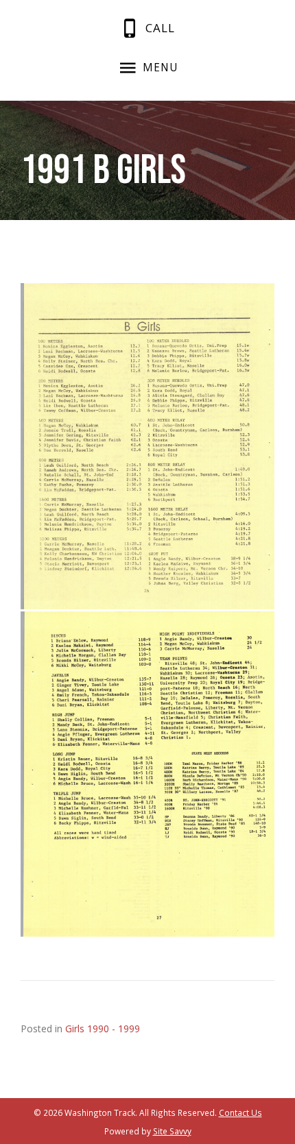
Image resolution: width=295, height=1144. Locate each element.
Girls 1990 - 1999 (102, 1028)
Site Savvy (172, 1130)
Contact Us (240, 1112)
